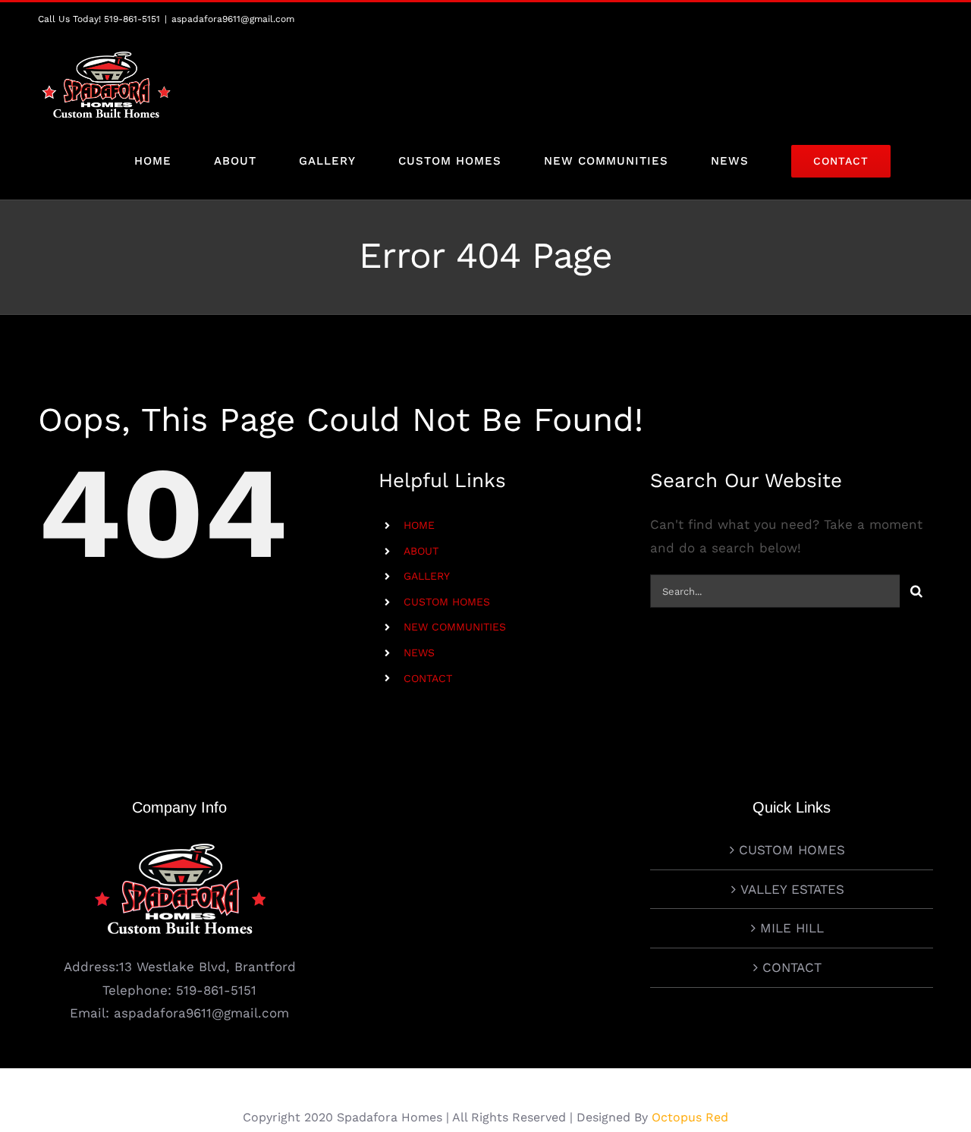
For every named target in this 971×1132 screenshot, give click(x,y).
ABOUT (421, 551)
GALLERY (427, 576)
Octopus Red (690, 1117)
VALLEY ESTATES (792, 889)
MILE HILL (792, 927)
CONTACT (428, 678)
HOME (419, 525)
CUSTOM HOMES (447, 602)
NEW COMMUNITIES (455, 627)
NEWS (419, 652)
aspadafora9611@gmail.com (232, 19)
